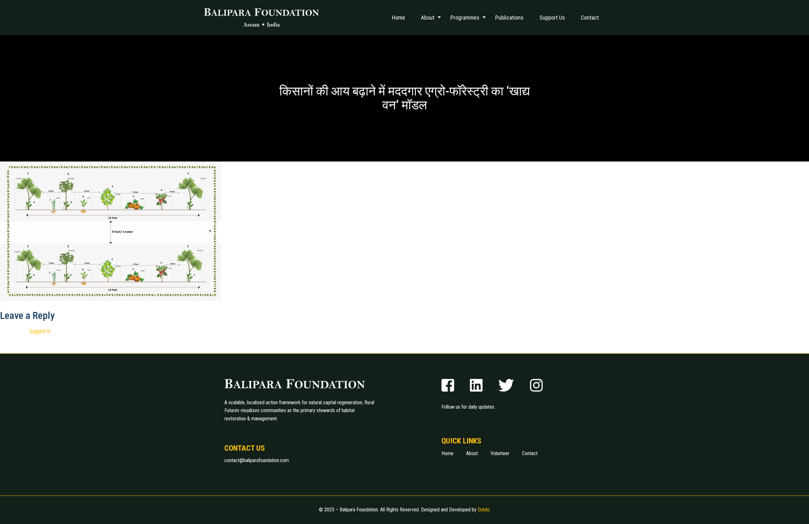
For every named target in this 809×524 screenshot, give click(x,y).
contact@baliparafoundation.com (256, 460)
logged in (40, 331)
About (428, 17)
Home (398, 17)
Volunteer (499, 453)
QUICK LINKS (461, 440)
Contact (590, 17)
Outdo (484, 510)
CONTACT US (244, 448)
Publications (509, 17)
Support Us (552, 17)
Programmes (464, 17)
